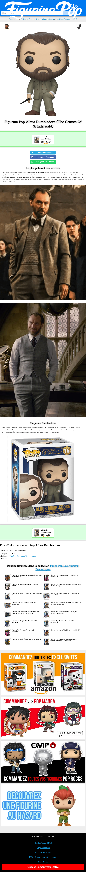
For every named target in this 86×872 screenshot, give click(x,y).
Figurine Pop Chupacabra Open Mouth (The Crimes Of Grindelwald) (64, 612)
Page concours (43, 848)
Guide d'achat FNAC (43, 843)
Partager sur (45, 152)
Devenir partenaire (43, 852)
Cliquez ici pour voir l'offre (43, 866)
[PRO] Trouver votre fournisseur (43, 857)
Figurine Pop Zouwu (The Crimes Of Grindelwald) (65, 630)
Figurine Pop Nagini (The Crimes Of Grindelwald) (26, 639)
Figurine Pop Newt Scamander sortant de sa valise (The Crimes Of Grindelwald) (64, 639)
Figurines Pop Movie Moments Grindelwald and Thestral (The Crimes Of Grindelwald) (26, 612)
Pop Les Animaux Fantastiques (23, 556)
